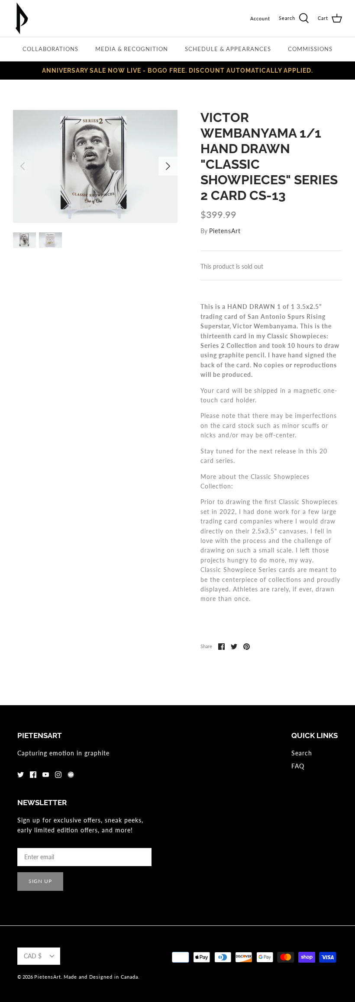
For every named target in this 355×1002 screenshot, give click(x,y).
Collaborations (50, 48)
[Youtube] (45, 774)
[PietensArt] (21, 18)
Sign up (40, 881)
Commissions (310, 48)
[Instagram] (58, 774)
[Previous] (22, 166)
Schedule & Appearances (228, 48)
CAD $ (33, 956)
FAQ (297, 766)
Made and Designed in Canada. (102, 977)
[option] (95, 166)
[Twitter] (20, 774)
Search (301, 753)
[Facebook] (33, 774)
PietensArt (225, 230)
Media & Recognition (131, 48)
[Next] (168, 166)
